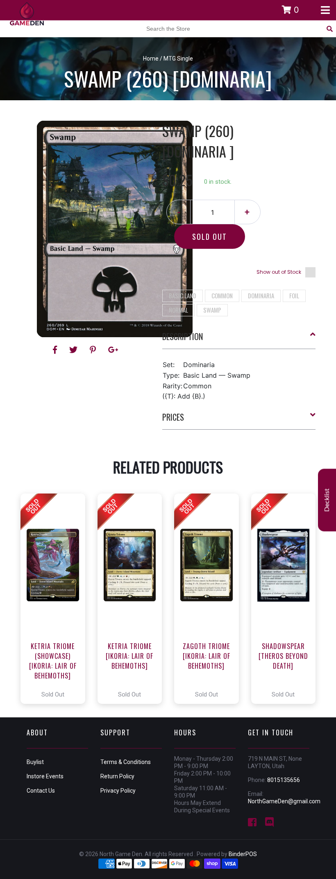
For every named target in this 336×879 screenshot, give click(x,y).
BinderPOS (243, 854)
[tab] (239, 339)
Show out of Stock (279, 271)
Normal (178, 309)
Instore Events (45, 776)
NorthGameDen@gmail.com (284, 801)
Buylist (35, 762)
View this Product (56, 599)
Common (222, 295)
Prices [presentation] (173, 417)
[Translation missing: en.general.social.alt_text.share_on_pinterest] (94, 350)
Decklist (327, 500)
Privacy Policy (118, 790)
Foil (294, 295)
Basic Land (182, 295)
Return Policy (117, 776)
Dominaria (261, 295)
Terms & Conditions (125, 762)
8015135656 (283, 780)
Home (151, 58)
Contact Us (41, 790)
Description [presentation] (182, 336)
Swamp (212, 309)
